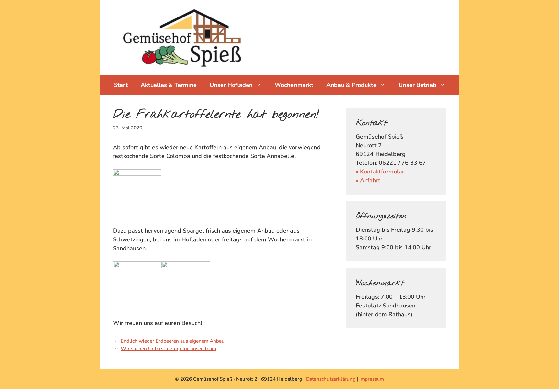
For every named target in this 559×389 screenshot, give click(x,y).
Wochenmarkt (294, 85)
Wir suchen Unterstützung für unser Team (168, 348)
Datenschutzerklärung (331, 379)
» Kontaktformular (380, 171)
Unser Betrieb (417, 85)
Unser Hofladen (231, 85)
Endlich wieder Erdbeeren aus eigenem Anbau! (173, 341)
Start (121, 85)
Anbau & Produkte (351, 85)
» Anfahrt (368, 180)
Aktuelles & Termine (169, 85)
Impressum (371, 379)
